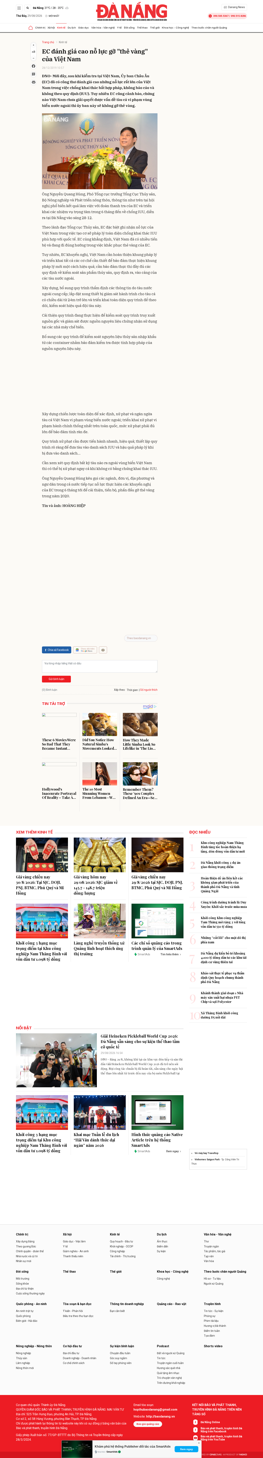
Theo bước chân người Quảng (209, 27)
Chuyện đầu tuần (120, 1353)
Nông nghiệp (23, 1353)
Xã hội (51, 27)
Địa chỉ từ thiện (25, 1288)
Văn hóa (209, 1261)
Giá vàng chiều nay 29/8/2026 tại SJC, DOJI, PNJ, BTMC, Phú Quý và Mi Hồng (157, 882)
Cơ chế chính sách (74, 1363)
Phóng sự (209, 1316)
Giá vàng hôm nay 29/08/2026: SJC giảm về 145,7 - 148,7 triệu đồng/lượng (96, 885)
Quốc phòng (23, 1316)
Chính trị (40, 27)
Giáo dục (83, 27)
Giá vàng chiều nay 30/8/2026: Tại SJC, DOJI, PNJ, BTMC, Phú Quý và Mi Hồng (40, 885)
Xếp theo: (119, 689)
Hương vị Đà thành (215, 1325)
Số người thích (148, 689)
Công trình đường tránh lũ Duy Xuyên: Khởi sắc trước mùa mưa (224, 904)
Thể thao (142, 27)
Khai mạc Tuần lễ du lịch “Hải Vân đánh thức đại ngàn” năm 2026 (96, 1140)
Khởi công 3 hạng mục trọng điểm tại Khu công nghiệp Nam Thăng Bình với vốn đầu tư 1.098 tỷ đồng (41, 951)
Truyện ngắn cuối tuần (170, 1363)
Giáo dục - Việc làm (74, 1241)
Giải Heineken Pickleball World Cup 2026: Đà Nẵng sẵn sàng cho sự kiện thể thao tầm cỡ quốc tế (140, 1041)
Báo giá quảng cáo (148, 1424)
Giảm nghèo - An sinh (76, 1251)
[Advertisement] (99, 382)
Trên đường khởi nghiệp (171, 1382)
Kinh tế (61, 27)
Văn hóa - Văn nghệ (103, 27)
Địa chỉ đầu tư (71, 1353)
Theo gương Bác (26, 1246)
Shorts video (213, 1346)
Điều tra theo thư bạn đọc (78, 1316)
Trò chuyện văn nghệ (169, 1377)
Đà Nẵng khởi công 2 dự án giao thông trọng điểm (220, 865)
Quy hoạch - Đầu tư (121, 1241)
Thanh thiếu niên (73, 1256)
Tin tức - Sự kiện (213, 1311)
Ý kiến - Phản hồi (73, 1311)
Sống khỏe (22, 1283)
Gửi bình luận (56, 679)
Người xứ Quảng (213, 1283)
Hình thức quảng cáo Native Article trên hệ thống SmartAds (157, 1140)
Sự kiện (161, 1251)
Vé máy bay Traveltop (206, 1153)
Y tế (119, 27)
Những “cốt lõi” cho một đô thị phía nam (223, 940)
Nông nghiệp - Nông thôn (34, 1346)
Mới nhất (54, 16)
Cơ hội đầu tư (72, 1346)
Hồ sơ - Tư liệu (212, 1278)
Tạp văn (209, 1256)
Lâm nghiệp (23, 1363)
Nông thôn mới (25, 1368)
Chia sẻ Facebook (58, 649)
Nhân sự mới (23, 1261)
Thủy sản (21, 1358)
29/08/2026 (29, 15)
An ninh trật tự (25, 1311)
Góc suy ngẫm (118, 1358)
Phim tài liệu (211, 1320)
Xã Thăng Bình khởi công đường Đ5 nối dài (219, 1015)
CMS (216, 1454)
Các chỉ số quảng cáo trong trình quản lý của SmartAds (157, 945)
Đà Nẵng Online (210, 1422)
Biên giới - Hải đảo (26, 1320)
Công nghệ (163, 1278)
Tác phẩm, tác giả (214, 1251)
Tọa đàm (209, 1335)
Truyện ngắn (211, 1246)
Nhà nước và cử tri (27, 1256)
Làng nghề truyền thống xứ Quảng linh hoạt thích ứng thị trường (99, 948)
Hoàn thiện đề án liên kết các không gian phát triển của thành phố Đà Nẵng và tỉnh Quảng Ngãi (222, 884)
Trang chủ (48, 42)
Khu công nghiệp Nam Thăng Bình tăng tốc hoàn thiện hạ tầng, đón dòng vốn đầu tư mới (223, 847)
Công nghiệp (117, 1251)
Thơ (206, 1241)
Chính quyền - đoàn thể (30, 1251)
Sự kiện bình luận (122, 1346)
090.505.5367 (220, 15)
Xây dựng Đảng (25, 1241)
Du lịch (72, 27)
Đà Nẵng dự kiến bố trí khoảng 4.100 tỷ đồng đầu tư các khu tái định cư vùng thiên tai (223, 957)
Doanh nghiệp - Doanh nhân (79, 1358)
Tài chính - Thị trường (123, 1256)
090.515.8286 (238, 15)
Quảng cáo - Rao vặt (171, 1304)
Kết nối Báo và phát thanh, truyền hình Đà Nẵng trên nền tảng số (217, 1409)
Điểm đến (162, 1246)
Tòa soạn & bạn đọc (77, 1304)
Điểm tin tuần (212, 1330)
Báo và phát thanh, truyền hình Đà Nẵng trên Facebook (221, 1430)
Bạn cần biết (117, 1311)
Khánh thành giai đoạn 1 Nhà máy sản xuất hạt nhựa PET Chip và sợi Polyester (222, 997)
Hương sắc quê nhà (168, 1368)
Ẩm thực (162, 1241)
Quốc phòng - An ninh (31, 1304)
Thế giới (155, 27)
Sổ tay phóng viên (121, 1363)
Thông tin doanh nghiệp (127, 1304)
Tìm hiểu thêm (169, 954)
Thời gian (132, 690)
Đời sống (129, 27)
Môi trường (22, 1278)
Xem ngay (186, 1449)
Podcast (163, 1346)
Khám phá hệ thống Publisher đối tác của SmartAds (133, 1446)
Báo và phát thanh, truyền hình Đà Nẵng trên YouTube (221, 1438)
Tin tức (161, 1358)
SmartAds (112, 1451)
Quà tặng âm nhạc (168, 1373)
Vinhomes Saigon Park (207, 1159)
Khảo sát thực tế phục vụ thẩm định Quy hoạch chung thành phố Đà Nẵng (222, 977)
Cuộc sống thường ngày (30, 1293)
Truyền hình (212, 1304)
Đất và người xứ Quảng (170, 1353)
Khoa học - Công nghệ (175, 27)
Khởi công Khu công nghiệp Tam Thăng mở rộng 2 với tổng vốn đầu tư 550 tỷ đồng (223, 922)
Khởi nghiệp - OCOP (121, 1246)
